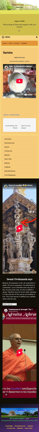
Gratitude (7, 167)
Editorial (7, 155)
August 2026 (19, 21)
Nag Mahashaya (9, 171)
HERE (27, 418)
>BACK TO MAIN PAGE (11, 115)
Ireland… (7, 147)
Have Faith (8, 159)
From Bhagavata (9, 175)
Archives (6, 302)
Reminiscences (9, 143)
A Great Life (8, 151)
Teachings (7, 139)
